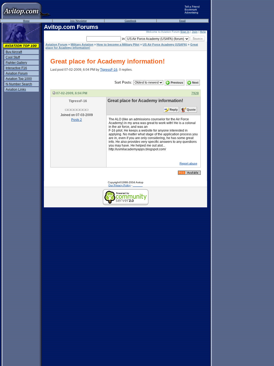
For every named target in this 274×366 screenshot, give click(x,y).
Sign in (184, 31)
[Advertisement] (117, 9)
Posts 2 (76, 120)
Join (194, 31)
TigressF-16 (108, 70)
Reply (174, 109)
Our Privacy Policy (119, 185)
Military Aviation (82, 44)
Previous (177, 82)
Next (195, 82)
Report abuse (188, 163)
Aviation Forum (56, 44)
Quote (191, 109)
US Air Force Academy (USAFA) (165, 44)
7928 (195, 93)
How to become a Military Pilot (118, 44)
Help (203, 31)
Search (198, 38)
